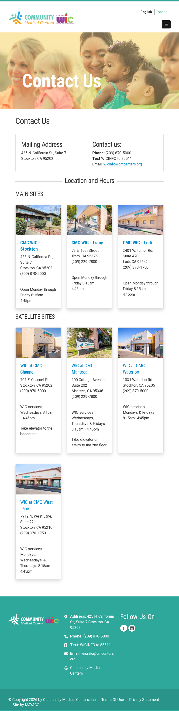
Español (162, 12)
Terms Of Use (112, 699)
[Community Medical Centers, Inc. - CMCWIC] (41, 17)
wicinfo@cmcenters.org (122, 164)
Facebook (123, 628)
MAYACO (32, 705)
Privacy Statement (144, 699)
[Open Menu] (166, 24)
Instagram (131, 628)
